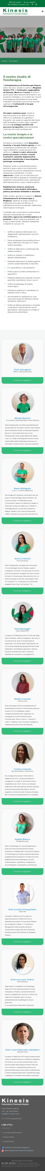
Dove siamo (16, 2)
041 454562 (30, 2)
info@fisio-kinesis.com (19, 5)
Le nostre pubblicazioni (12, 1132)
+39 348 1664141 (12, 1111)
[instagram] (36, 5)
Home (4, 61)
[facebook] (32, 5)
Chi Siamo (13, 61)
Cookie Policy (8, 1141)
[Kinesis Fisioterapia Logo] (15, 11)
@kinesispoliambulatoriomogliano (19, 1150)
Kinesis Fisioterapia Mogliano (17, 1147)
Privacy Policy (8, 1137)
